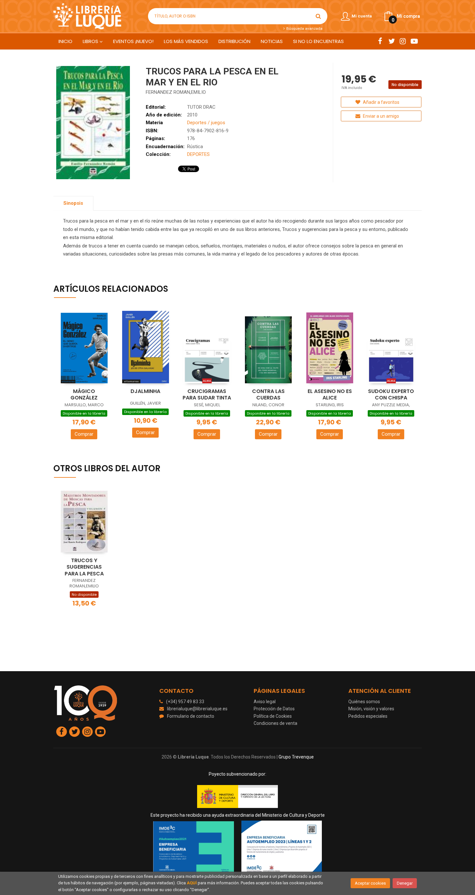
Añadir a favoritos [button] (380, 102)
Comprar (84, 434)
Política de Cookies (273, 716)
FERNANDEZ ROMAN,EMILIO (176, 92)
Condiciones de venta (275, 723)
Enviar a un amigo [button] (380, 116)
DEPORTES (198, 154)
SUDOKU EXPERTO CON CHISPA (391, 394)
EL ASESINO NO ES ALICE (330, 394)
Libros (91, 41)
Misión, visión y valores (371, 708)
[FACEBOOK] (380, 41)
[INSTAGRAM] (402, 41)
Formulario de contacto (190, 716)
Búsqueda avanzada (303, 28)
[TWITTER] (391, 41)
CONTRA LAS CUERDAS (268, 394)
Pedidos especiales (367, 716)
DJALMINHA (145, 391)
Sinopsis (73, 203)
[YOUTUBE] (414, 41)
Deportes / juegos (206, 123)
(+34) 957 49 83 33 (185, 701)
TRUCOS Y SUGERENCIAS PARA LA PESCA (84, 567)
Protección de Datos (274, 708)
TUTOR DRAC (201, 107)
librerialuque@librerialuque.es (197, 708)
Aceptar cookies (370, 883)
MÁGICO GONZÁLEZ (84, 394)
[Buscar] (318, 16)
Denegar (405, 883)
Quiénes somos (364, 701)
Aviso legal (265, 701)
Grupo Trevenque (296, 756)
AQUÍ (192, 882)
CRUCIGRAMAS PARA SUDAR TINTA (207, 394)
